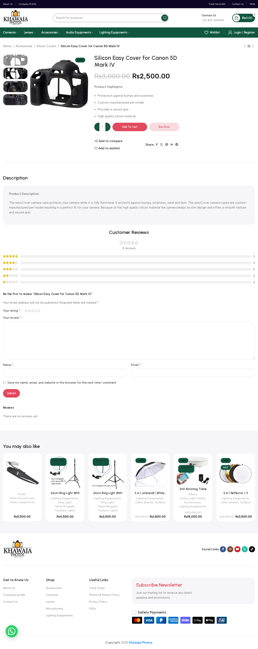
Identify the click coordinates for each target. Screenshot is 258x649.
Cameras (52, 595)
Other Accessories (21, 498)
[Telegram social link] (176, 144)
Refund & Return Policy (104, 595)
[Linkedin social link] (171, 144)
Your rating (11, 310)
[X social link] (161, 144)
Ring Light (64, 502)
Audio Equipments (22, 502)
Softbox (160, 502)
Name (8, 365)
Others (192, 494)
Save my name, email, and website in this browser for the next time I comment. (62, 382)
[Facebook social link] (157, 144)
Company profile (14, 595)
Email (136, 365)
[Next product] (253, 46)
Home (7, 46)
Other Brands (144, 502)
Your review (12, 318)
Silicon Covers (46, 46)
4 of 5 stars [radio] (35, 310)
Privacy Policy (98, 601)
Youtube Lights (65, 510)
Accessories (24, 46)
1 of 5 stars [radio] (26, 310)
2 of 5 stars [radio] (29, 310)
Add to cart (129, 126)
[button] (12, 631)
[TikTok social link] (252, 549)
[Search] (164, 18)
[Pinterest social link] (166, 144)
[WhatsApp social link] (245, 549)
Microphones (54, 608)
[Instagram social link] (230, 549)
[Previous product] (245, 46)
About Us (9, 588)
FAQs (92, 608)
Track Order (97, 588)
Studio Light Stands (192, 498)
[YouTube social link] (237, 549)
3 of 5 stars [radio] (32, 310)
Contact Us (10, 601)
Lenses (50, 601)
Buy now (164, 126)
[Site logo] (16, 17)
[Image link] (18, 549)
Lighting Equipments (64, 498)
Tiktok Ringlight (64, 506)
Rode (22, 494)
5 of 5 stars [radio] (39, 310)
